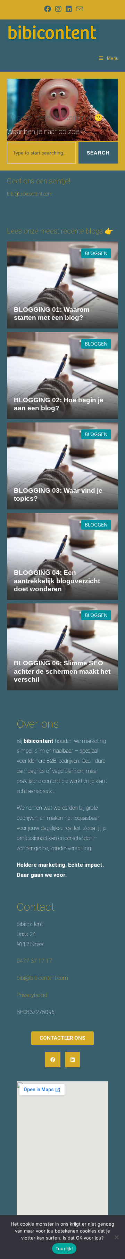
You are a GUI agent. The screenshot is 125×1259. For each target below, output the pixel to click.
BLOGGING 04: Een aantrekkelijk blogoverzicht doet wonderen (57, 580)
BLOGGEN (96, 253)
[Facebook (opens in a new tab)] (47, 9)
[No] (116, 1237)
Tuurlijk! (64, 1248)
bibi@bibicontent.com (29, 194)
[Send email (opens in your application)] (78, 9)
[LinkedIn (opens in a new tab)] (69, 9)
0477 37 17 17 (34, 961)
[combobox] (41, 153)
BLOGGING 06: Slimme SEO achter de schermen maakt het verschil (62, 671)
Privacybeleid (32, 995)
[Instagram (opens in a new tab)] (58, 9)
